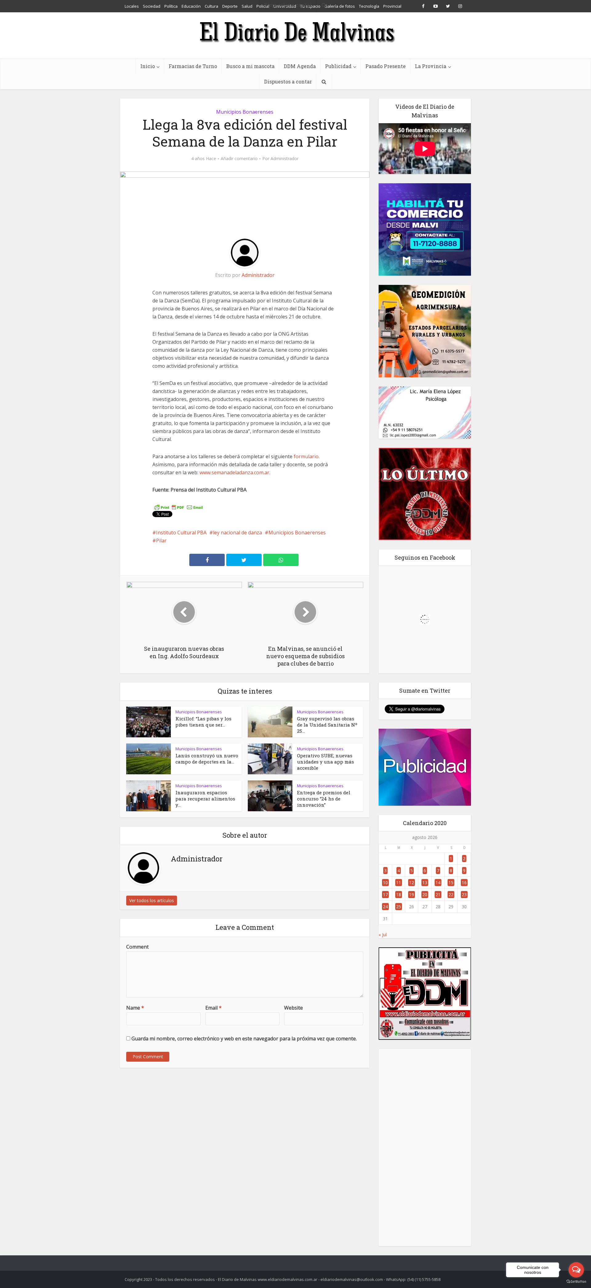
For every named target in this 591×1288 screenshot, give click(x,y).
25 (398, 906)
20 (424, 894)
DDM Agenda (300, 66)
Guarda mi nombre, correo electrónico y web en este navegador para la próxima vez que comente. (244, 1038)
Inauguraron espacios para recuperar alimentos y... (205, 798)
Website (293, 1007)
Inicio (147, 66)
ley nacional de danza (237, 532)
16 (464, 882)
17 (385, 894)
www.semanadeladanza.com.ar (234, 472)
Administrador (285, 158)
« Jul (383, 935)
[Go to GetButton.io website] (576, 1282)
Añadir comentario (239, 158)
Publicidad (338, 66)
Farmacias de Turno (193, 66)
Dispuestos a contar (288, 81)
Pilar (161, 540)
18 (398, 894)
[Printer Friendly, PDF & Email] (178, 507)
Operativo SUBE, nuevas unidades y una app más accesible (325, 761)
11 (398, 882)
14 (438, 882)
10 (385, 882)
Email (213, 1007)
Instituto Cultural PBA (181, 532)
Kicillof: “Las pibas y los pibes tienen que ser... (203, 721)
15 (450, 882)
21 (438, 894)
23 (464, 894)
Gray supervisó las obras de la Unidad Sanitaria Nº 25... (327, 724)
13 (424, 882)
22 (450, 894)
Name (135, 1007)
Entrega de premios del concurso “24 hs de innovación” (323, 798)
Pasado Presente (385, 66)
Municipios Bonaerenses (244, 111)
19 (411, 894)
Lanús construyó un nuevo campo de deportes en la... (206, 758)
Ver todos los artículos (151, 900)
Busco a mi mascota (250, 66)
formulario (306, 456)
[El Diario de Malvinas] (295, 31)
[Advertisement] (425, 1147)
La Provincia (430, 66)
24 (385, 906)
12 (411, 882)
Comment (137, 946)
